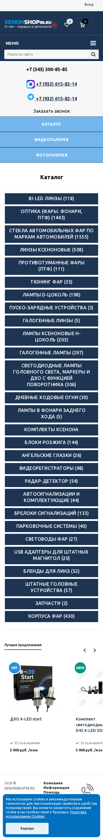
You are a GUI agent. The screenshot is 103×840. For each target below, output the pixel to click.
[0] (84, 25)
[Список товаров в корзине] (85, 27)
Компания (53, 783)
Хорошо (27, 828)
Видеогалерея (51, 139)
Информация (56, 788)
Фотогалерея (51, 155)
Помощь (51, 792)
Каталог (51, 124)
